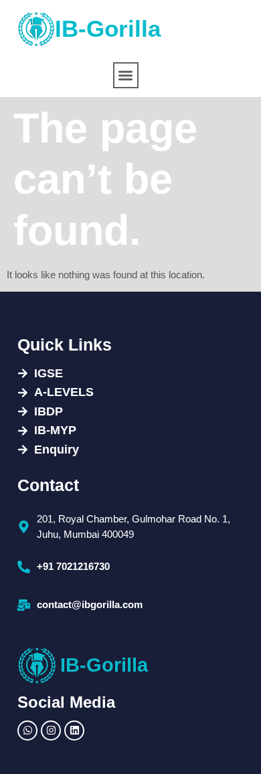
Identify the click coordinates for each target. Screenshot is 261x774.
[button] (126, 75)
